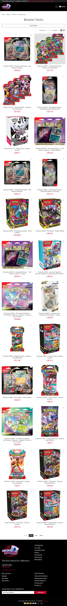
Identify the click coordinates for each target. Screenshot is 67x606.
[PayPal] (28, 603)
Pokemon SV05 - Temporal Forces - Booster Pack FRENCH (49, 439)
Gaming (8, 14)
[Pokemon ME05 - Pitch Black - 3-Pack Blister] (17, 380)
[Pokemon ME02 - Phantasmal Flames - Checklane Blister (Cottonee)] (49, 172)
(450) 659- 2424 (6, 567)
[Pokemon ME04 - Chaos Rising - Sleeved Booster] (49, 380)
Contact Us (37, 585)
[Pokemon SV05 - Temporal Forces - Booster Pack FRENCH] (49, 421)
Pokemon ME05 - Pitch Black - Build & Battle (49, 231)
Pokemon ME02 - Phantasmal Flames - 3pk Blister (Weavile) (17, 190)
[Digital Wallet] (34, 603)
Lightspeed (46, 601)
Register (4, 576)
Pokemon (14, 14)
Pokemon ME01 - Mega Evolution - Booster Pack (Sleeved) (17, 357)
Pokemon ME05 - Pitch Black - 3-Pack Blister (17, 397)
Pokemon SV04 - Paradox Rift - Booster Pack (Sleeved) (17, 482)
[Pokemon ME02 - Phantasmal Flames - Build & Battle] (17, 213)
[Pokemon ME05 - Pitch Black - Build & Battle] (49, 213)
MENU (63, 7)
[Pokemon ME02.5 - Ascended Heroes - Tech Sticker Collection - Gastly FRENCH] (49, 131)
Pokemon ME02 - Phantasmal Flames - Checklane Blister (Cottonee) (49, 190)
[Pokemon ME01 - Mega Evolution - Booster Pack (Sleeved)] (17, 339)
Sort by (50, 30)
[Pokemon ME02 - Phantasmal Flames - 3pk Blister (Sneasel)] (17, 49)
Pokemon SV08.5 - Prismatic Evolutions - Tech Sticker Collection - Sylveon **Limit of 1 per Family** (17, 315)
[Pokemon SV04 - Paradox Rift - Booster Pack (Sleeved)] (17, 464)
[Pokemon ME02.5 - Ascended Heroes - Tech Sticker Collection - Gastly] (17, 255)
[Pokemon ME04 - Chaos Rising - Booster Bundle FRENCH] (49, 505)
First (31, 535)
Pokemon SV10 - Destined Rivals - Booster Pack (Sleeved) (17, 108)
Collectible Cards (39, 550)
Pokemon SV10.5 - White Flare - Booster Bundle (17, 149)
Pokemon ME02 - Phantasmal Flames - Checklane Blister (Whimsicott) (49, 108)
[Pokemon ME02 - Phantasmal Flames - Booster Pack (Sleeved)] (49, 49)
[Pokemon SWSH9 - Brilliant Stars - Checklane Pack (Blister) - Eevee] (49, 296)
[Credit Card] (25, 603)
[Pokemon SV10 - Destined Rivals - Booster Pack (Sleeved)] (17, 90)
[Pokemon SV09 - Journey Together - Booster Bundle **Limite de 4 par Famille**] (49, 255)
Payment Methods (40, 581)
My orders (5, 578)
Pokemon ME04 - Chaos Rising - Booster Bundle (50, 357)
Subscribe (40, 592)
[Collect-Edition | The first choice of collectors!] (7, 6)
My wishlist (5, 581)
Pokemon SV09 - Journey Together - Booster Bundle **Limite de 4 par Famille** (50, 273)
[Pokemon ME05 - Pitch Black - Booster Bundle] (17, 505)
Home (3, 14)
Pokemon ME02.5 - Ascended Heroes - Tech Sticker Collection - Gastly (17, 273)
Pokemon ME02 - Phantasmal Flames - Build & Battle (17, 232)
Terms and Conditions (41, 576)
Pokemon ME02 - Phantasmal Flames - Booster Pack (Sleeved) (49, 67)
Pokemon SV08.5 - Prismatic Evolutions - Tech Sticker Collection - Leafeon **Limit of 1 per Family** (17, 440)
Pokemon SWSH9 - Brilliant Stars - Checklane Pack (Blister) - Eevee (50, 314)
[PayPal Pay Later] (30, 603)
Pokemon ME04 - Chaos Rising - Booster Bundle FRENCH (50, 523)
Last (36, 535)
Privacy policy (38, 583)
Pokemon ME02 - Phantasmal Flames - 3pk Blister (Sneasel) (17, 67)
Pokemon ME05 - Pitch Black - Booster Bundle (17, 523)
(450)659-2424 (32, 1)
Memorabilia (38, 559)
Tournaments (38, 555)
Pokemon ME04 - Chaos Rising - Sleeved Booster (50, 398)
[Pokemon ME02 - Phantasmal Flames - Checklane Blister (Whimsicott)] (49, 90)
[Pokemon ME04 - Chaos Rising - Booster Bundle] (49, 339)
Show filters (33, 25)
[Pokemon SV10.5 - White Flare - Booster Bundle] (17, 131)
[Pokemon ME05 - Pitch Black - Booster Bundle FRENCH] (49, 464)
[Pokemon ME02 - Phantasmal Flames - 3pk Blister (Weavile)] (17, 172)
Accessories (38, 557)
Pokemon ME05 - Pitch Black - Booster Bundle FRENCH (49, 482)
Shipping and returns (40, 578)
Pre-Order (37, 548)
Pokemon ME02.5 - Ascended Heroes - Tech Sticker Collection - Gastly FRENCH (50, 149)
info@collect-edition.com (46, 1)
